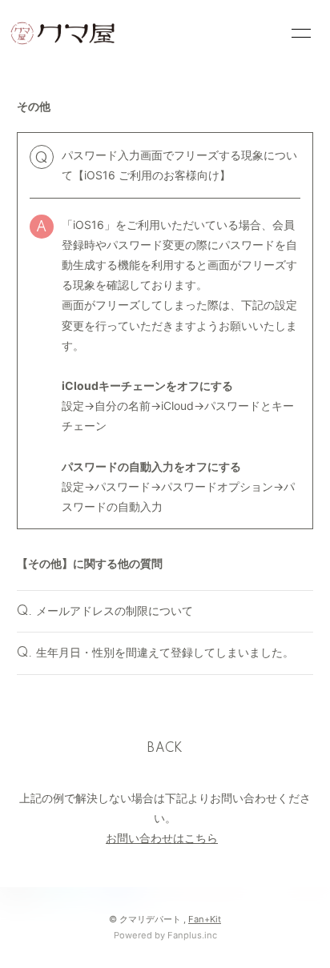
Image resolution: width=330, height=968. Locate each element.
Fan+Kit (204, 919)
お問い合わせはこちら (162, 838)
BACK (165, 748)
